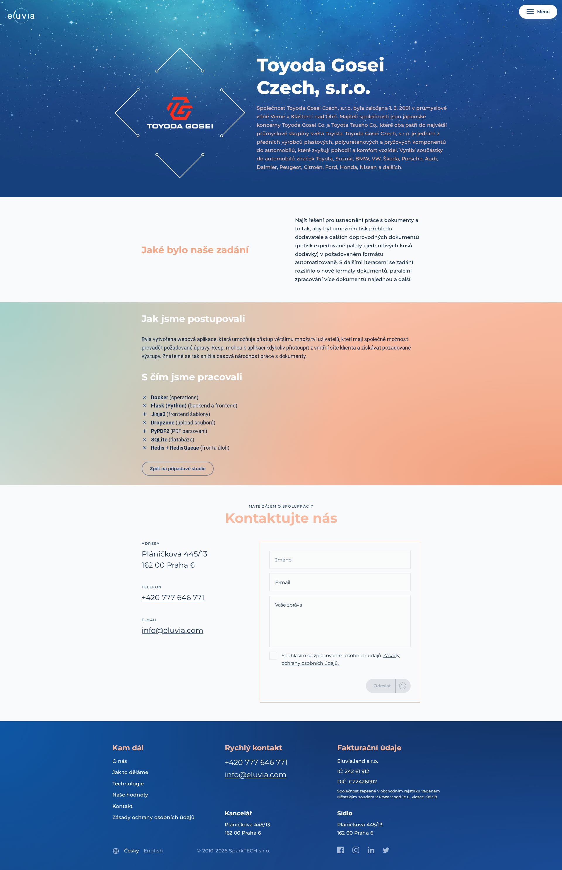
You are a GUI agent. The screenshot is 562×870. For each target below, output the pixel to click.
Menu (543, 11)
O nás (119, 761)
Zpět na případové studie (177, 468)
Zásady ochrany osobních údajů (153, 817)
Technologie (128, 784)
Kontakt (122, 806)
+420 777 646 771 (173, 597)
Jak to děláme (130, 772)
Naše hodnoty (130, 795)
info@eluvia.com (172, 630)
